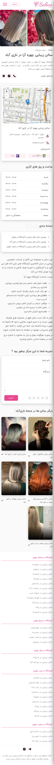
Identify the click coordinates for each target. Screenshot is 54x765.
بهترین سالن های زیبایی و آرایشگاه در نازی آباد (28, 242)
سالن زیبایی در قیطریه (43, 612)
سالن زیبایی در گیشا (44, 716)
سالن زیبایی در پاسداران (42, 583)
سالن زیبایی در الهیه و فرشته (40, 597)
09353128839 (38, 143)
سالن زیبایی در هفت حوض (41, 637)
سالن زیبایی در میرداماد (42, 602)
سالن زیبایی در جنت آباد (42, 687)
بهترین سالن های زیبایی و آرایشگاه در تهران (29, 237)
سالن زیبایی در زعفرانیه (42, 564)
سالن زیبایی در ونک (44, 607)
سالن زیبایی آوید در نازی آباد (15, 454)
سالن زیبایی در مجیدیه (42, 632)
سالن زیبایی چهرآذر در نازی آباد (16, 500)
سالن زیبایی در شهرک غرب (41, 593)
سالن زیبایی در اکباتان (43, 677)
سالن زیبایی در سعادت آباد (41, 588)
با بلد (13, 155)
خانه (50, 50)
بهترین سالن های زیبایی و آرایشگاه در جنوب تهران (26, 246)
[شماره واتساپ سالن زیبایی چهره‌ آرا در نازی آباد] (3, 76)
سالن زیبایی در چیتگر (43, 711)
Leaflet (46, 122)
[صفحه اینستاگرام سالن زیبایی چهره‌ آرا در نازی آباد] (9, 76)
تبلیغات (14, 4)
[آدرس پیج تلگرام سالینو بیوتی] (30, 749)
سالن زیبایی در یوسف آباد (41, 662)
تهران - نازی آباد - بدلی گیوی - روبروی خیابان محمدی (26, 136)
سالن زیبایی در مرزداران (42, 701)
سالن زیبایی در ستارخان (42, 692)
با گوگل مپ (36, 155)
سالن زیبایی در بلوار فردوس (41, 682)
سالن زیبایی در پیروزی (43, 642)
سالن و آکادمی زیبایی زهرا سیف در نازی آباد (43, 500)
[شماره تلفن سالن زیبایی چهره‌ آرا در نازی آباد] (14, 76)
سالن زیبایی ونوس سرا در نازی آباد (41, 545)
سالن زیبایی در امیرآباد (43, 657)
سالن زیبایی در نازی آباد (42, 741)
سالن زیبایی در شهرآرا (43, 697)
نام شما (46, 360)
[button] (27, 102)
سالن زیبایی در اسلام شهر (41, 731)
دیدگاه (46, 371)
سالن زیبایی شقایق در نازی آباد (43, 456)
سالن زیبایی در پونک (43, 706)
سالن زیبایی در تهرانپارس (42, 627)
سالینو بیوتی (34, 122)
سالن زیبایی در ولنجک (43, 578)
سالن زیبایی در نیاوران (43, 569)
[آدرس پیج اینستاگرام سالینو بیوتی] (24, 749)
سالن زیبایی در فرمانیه (43, 574)
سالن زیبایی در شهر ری (42, 736)
